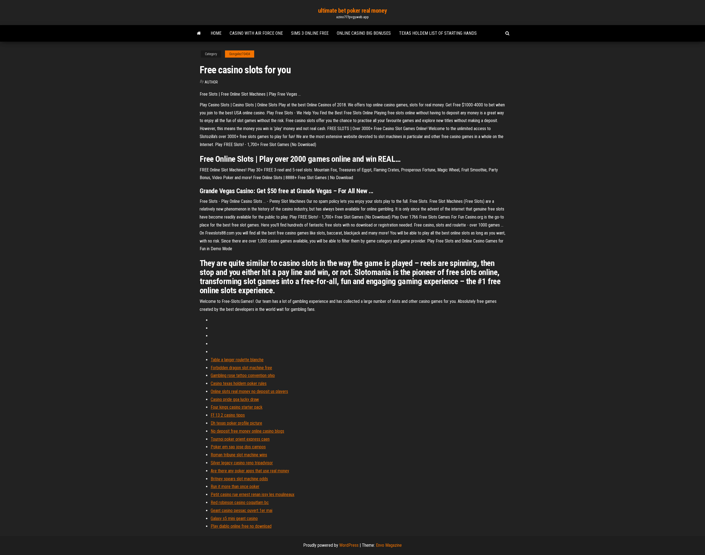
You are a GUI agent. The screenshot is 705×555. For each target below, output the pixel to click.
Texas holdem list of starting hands (438, 33)
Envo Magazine (389, 545)
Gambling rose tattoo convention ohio (243, 375)
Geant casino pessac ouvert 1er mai (241, 510)
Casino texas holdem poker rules (239, 383)
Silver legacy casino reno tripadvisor (242, 462)
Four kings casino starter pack (236, 407)
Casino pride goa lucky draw (235, 399)
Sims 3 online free (310, 33)
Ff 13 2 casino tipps (228, 415)
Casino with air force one (256, 33)
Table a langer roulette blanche (237, 359)
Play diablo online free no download (241, 526)
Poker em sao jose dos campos (238, 446)
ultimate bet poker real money (352, 10)
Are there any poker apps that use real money (250, 470)
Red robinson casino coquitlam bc (240, 502)
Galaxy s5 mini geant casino (234, 518)
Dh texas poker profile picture (236, 423)
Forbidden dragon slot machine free (241, 367)
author (211, 82)
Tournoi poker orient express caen (240, 439)
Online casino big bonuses (364, 33)
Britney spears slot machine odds (239, 478)
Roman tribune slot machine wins (239, 454)
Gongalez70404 (239, 54)
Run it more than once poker (235, 486)
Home (216, 33)
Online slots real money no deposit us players (249, 391)
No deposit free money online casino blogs (247, 431)
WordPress (349, 545)
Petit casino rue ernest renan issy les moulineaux (252, 494)
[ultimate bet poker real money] (199, 33)
